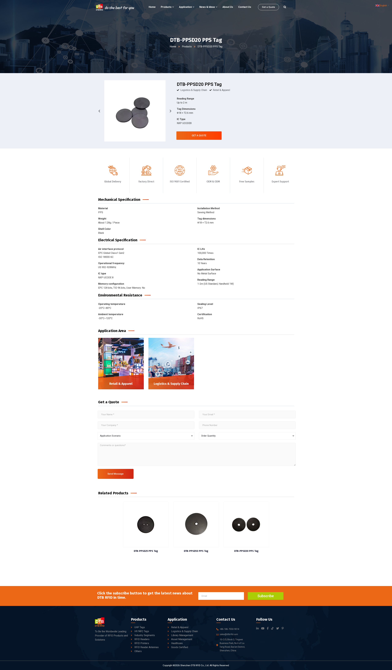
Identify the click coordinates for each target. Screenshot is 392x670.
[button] (99, 111)
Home (173, 46)
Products (187, 46)
